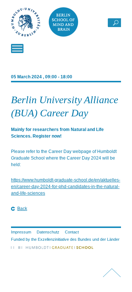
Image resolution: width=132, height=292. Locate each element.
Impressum (21, 232)
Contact (72, 232)
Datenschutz (48, 232)
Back (22, 208)
